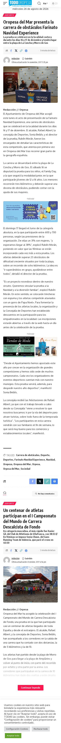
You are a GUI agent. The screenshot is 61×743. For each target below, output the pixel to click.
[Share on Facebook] (11, 50)
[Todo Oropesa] (20, 3)
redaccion (16, 58)
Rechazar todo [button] (41, 729)
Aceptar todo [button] (13, 735)
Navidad (50, 459)
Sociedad (25, 468)
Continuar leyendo (30, 687)
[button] (6, 3)
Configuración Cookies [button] (17, 729)
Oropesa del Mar (22, 464)
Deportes (8, 459)
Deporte (9, 15)
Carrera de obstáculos (27, 455)
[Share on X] (16, 50)
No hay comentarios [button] (46, 494)
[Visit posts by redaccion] (6, 60)
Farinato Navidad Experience (29, 459)
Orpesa (36, 464)
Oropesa (7, 464)
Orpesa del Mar (11, 468)
